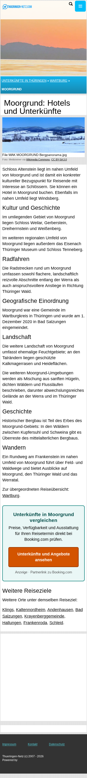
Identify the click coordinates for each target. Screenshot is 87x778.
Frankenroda (35, 622)
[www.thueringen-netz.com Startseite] (17, 6)
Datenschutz (57, 744)
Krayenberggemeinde (44, 616)
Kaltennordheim (30, 609)
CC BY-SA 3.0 (59, 159)
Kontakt (32, 744)
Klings (8, 609)
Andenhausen (60, 609)
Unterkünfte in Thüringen (24, 80)
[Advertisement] (43, 677)
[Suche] (71, 4)
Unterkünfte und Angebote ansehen (43, 557)
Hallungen (11, 622)
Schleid (56, 622)
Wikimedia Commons (38, 159)
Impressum (9, 744)
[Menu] (80, 6)
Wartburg (58, 80)
